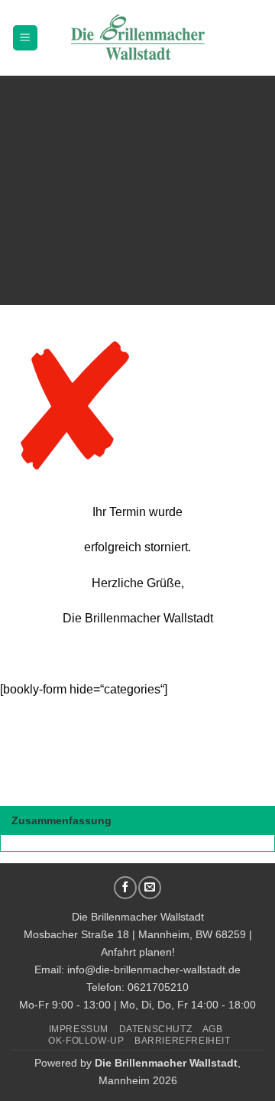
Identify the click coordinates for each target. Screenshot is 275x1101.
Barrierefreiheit (182, 1040)
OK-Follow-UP (86, 1040)
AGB (212, 1029)
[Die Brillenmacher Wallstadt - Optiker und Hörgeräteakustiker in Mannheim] (137, 38)
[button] (25, 37)
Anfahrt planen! (138, 952)
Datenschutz (155, 1029)
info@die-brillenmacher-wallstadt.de (154, 969)
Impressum (79, 1029)
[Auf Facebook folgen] (125, 887)
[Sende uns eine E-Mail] (149, 887)
